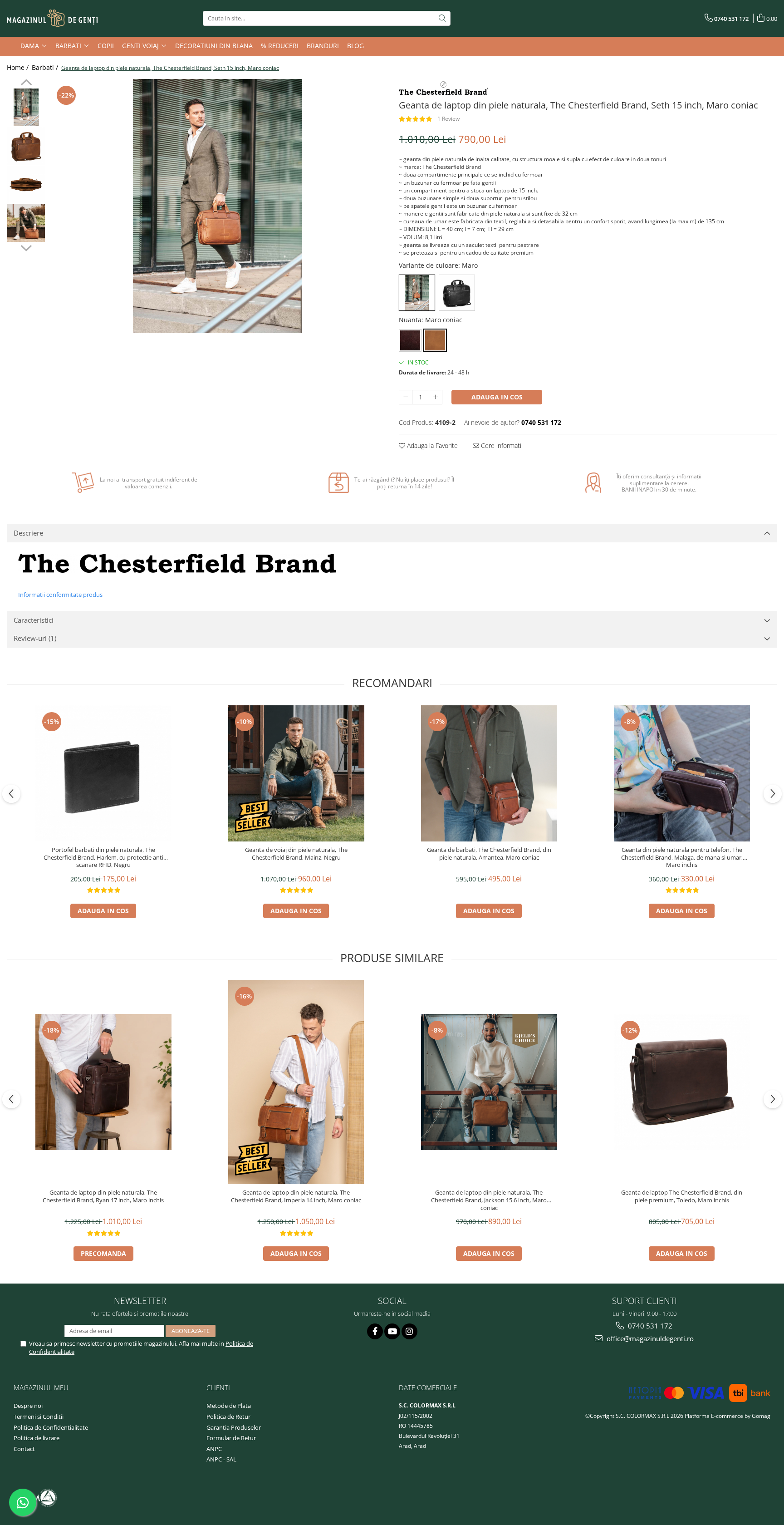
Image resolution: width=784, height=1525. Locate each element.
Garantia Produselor (233, 1427)
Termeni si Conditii (39, 1416)
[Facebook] (375, 1331)
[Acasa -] (52, 19)
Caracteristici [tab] (34, 620)
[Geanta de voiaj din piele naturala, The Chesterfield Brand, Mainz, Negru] (296, 773)
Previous (26, 83)
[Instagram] (409, 1331)
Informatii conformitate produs (60, 594)
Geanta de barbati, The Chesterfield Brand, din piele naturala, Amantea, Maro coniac (489, 853)
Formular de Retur (231, 1438)
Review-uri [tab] (35, 638)
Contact (24, 1449)
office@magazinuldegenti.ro (649, 1338)
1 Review (448, 119)
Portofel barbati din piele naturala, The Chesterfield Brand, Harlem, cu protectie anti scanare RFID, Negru (103, 857)
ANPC (214, 1449)
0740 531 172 (649, 1325)
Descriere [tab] (28, 532)
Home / (18, 67)
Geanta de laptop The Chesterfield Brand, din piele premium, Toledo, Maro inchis (681, 1196)
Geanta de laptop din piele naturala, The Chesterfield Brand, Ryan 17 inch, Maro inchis (103, 1196)
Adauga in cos (497, 397)
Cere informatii (501, 445)
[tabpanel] (217, 206)
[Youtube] (392, 1331)
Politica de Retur (228, 1416)
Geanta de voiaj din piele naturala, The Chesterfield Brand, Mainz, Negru (296, 853)
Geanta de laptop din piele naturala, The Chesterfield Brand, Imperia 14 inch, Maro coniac (296, 1196)
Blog (355, 45)
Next (26, 246)
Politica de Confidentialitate (51, 1427)
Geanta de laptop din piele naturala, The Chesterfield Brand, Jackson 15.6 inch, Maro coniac (489, 1200)
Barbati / (46, 67)
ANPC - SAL (221, 1459)
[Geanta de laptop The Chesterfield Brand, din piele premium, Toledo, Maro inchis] (682, 1082)
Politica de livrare (36, 1438)
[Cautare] (442, 18)
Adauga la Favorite (431, 445)
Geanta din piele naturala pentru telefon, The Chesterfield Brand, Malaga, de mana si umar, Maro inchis (682, 857)
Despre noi (28, 1406)
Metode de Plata (228, 1406)
